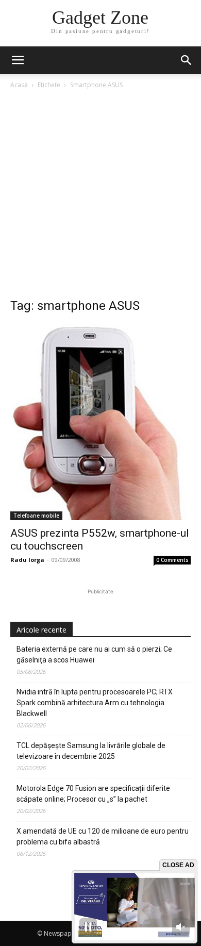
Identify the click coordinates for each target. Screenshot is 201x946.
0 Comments (172, 559)
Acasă (19, 84)
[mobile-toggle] (17, 60)
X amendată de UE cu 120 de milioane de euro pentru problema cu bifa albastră (102, 836)
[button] (186, 60)
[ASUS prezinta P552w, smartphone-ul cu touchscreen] (100, 422)
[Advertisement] (100, 196)
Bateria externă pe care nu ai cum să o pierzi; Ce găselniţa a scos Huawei (94, 654)
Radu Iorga (27, 559)
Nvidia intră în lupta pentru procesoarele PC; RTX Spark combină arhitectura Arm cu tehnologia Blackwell (94, 703)
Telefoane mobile (36, 515)
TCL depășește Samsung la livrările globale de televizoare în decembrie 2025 (90, 750)
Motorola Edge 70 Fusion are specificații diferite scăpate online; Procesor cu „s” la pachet (93, 793)
